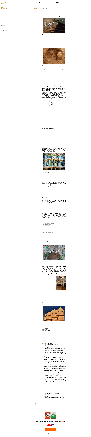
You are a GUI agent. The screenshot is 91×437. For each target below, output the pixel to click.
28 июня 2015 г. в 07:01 (46, 341)
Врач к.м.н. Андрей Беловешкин (48, 2)
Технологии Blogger (51, 433)
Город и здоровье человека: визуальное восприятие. (50, 300)
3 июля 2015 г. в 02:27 (46, 345)
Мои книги (2, 7)
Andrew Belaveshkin (46, 343)
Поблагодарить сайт (4, 8)
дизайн (35, 11)
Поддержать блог (50, 430)
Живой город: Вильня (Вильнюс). (47, 301)
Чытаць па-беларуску (4, 2)
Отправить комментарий (45, 400)
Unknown (45, 347)
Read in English (3, 3)
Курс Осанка (3, 14)
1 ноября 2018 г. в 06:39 (46, 394)
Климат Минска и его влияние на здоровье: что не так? (50, 302)
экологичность (36, 12)
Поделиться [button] (35, 8)
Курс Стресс (3, 9)
